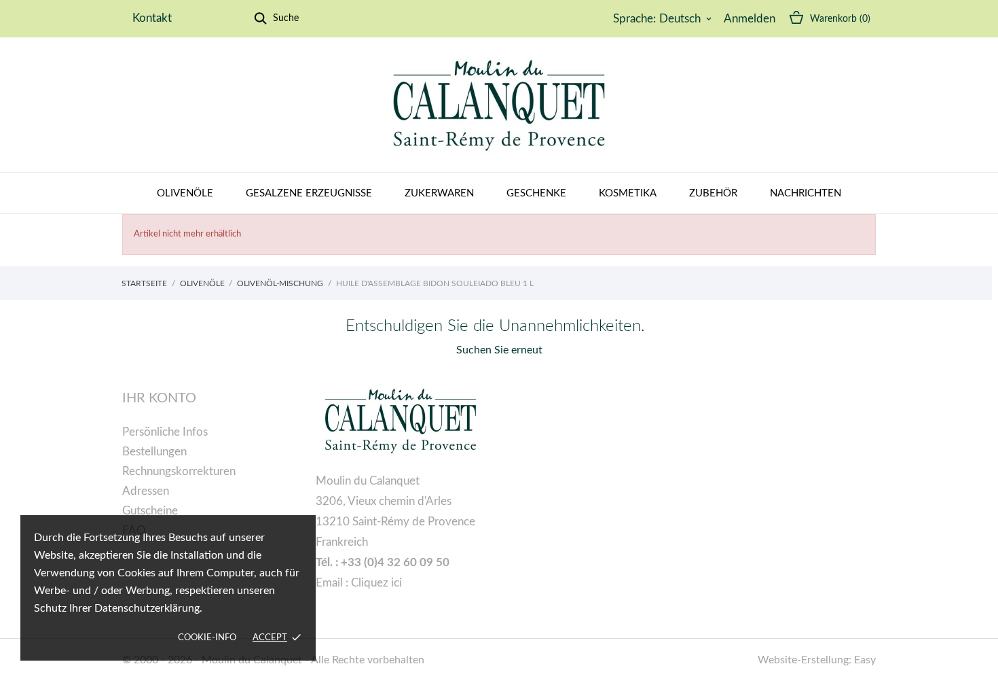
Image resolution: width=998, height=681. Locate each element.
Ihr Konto (159, 398)
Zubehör (713, 193)
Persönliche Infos (165, 432)
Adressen (145, 491)
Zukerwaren (439, 193)
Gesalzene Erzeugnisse (309, 193)
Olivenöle (185, 193)
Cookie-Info (207, 637)
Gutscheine (150, 511)
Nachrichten (805, 193)
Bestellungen (154, 451)
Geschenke (536, 193)
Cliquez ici (376, 583)
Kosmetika (628, 193)
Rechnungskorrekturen (179, 471)
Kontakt (152, 18)
